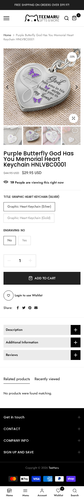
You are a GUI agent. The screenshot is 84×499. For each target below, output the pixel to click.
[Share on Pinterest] (30, 308)
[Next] (73, 87)
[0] (74, 18)
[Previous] (10, 87)
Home (7, 35)
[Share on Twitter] (24, 308)
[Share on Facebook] (18, 308)
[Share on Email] (36, 308)
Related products (17, 379)
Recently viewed (47, 379)
